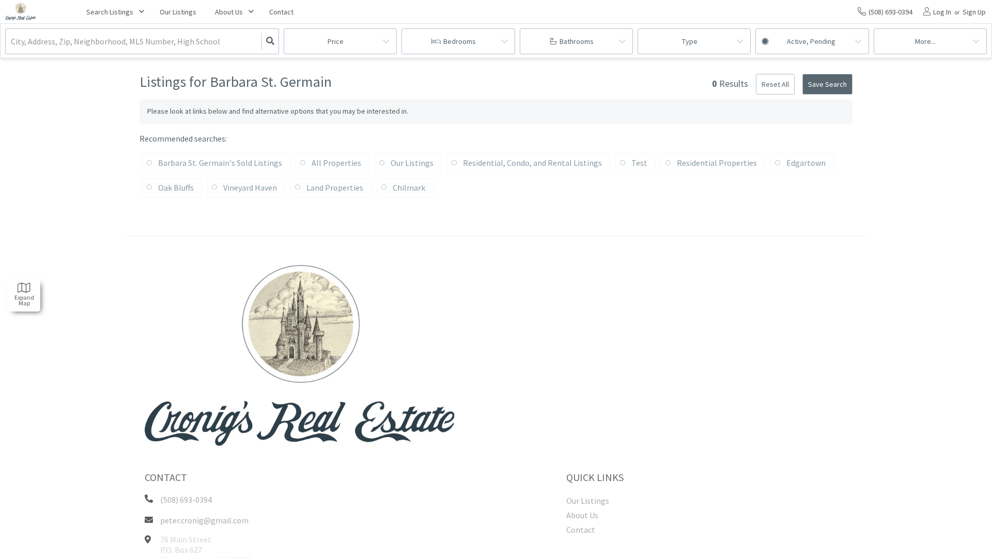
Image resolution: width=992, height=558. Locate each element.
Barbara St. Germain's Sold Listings (220, 163)
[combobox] (11, 42)
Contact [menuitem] (281, 12)
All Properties (336, 163)
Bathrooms (577, 41)
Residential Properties (717, 163)
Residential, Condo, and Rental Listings (532, 163)
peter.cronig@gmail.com (204, 520)
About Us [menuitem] (582, 515)
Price (336, 41)
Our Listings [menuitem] (178, 12)
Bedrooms (459, 41)
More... (925, 41)
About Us (229, 12)
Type (690, 41)
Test (639, 163)
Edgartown (806, 163)
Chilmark (409, 187)
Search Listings (109, 12)
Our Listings (412, 163)
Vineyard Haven (250, 187)
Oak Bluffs (176, 187)
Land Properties (334, 187)
